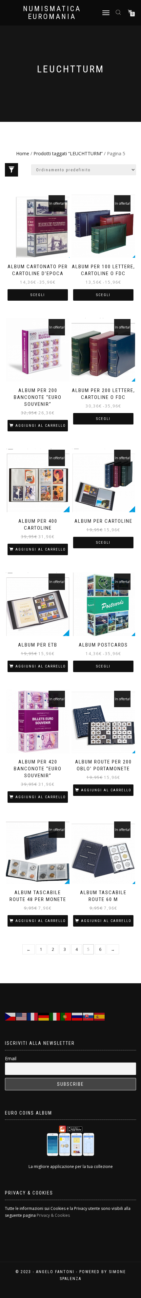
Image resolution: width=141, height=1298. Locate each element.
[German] (44, 1016)
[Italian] (55, 1016)
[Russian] (77, 1016)
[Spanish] (99, 1016)
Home (22, 153)
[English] (21, 1016)
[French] (32, 1016)
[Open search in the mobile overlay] (119, 12)
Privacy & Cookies (53, 1215)
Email (10, 1058)
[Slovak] (88, 1016)
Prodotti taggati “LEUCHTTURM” (68, 153)
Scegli (37, 295)
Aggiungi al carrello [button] (40, 425)
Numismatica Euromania (52, 13)
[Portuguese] (66, 1016)
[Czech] (10, 1016)
